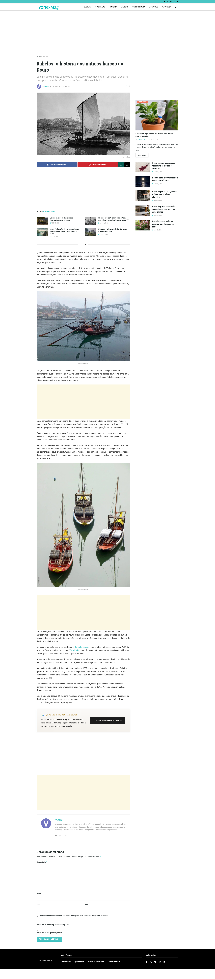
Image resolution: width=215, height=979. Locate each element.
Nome (40, 893)
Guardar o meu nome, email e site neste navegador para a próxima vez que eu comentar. (74, 916)
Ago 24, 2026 (149, 140)
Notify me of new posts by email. (49, 933)
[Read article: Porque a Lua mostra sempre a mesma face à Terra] (142, 181)
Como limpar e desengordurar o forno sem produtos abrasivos (164, 194)
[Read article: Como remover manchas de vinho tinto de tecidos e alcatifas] (142, 167)
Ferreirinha (75, 650)
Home (39, 57)
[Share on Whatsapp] (121, 164)
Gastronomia (138, 7)
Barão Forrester (81, 647)
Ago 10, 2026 (103, 223)
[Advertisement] (83, 401)
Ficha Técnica (66, 962)
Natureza (166, 7)
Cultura (87, 7)
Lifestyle (153, 7)
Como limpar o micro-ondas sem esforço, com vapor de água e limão (164, 209)
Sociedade (100, 7)
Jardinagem (142, 102)
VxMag (46, 86)
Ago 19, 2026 (55, 223)
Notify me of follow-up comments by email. (54, 925)
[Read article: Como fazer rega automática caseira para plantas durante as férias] (156, 115)
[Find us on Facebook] (164, 1)
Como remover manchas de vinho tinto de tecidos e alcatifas (163, 166)
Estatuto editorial (114, 962)
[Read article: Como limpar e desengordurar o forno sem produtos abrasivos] (142, 195)
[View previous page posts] (81, 244)
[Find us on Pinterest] (171, 1)
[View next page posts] (85, 244)
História (113, 7)
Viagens (124, 7)
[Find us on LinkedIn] (177, 1)
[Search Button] (176, 6)
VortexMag (48, 6)
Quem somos (79, 962)
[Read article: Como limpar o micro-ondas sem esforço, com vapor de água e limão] (142, 210)
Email (40, 904)
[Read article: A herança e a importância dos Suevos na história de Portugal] (90, 232)
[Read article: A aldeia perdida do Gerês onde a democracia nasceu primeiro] (42, 221)
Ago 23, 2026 (157, 215)
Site (86, 905)
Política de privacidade (96, 962)
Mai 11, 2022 (57, 86)
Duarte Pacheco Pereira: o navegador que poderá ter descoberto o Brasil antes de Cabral (64, 231)
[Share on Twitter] (127, 164)
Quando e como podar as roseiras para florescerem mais (163, 224)
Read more (143, 155)
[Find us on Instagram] (174, 1)
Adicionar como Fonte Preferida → (107, 720)
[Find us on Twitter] (168, 1)
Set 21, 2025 (103, 234)
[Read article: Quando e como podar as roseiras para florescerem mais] (142, 225)
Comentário (42, 862)
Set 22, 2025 (55, 236)
